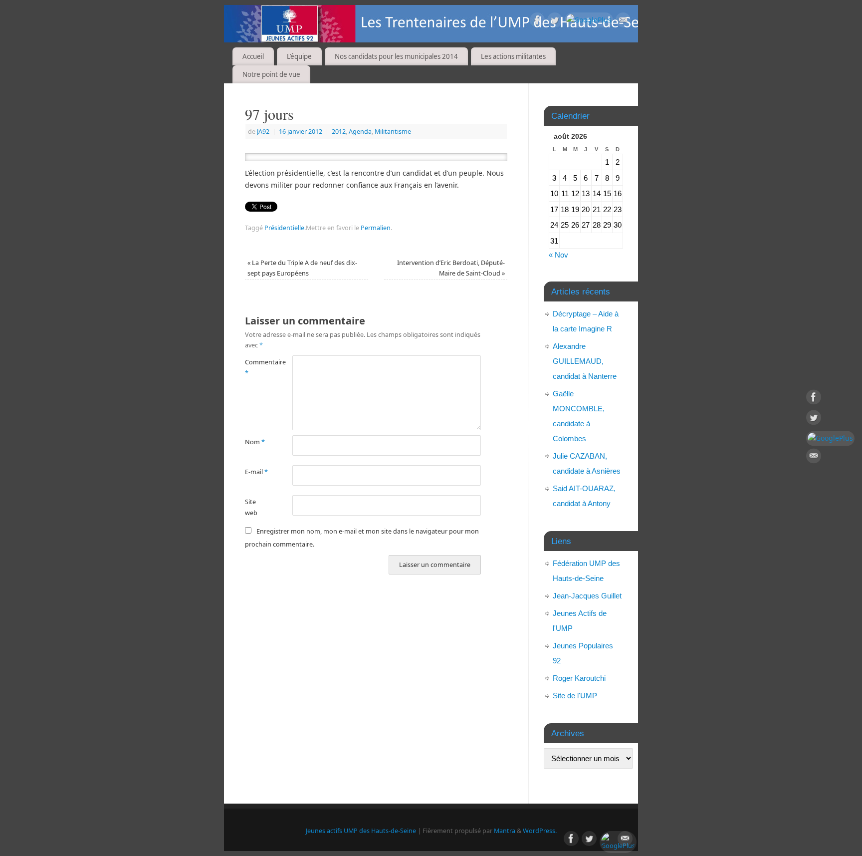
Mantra (504, 831)
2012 (339, 131)
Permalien (376, 228)
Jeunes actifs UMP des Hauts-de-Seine (361, 831)
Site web (251, 507)
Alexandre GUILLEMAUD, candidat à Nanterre (585, 361)
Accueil (253, 56)
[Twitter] (554, 21)
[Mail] (623, 21)
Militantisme (393, 131)
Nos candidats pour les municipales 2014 (396, 56)
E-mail (256, 472)
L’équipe (299, 56)
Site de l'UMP (575, 695)
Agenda (360, 131)
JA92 (263, 131)
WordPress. (540, 831)
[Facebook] (537, 21)
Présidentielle (284, 228)
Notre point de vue (271, 74)
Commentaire (256, 367)
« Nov (558, 255)
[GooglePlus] (589, 19)
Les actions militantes (513, 56)
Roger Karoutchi (579, 678)
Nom (255, 442)
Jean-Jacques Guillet (587, 595)
